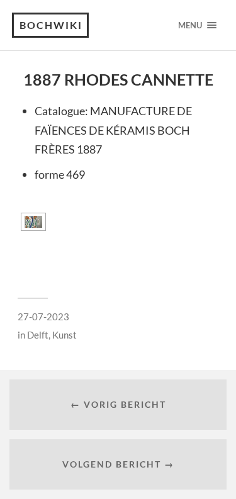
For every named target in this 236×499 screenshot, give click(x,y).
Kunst (64, 334)
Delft (37, 334)
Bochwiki (51, 25)
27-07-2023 (43, 316)
